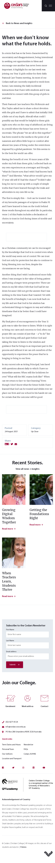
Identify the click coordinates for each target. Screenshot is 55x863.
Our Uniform (7, 754)
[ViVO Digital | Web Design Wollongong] (48, 855)
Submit (12, 665)
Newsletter (28, 745)
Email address (11, 652)
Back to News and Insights (17, 23)
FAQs (26, 749)
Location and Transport (12, 759)
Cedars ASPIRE (30, 754)
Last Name (10, 641)
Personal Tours (8, 749)
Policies (23, 847)
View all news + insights (28, 469)
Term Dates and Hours (11, 745)
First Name (10, 630)
